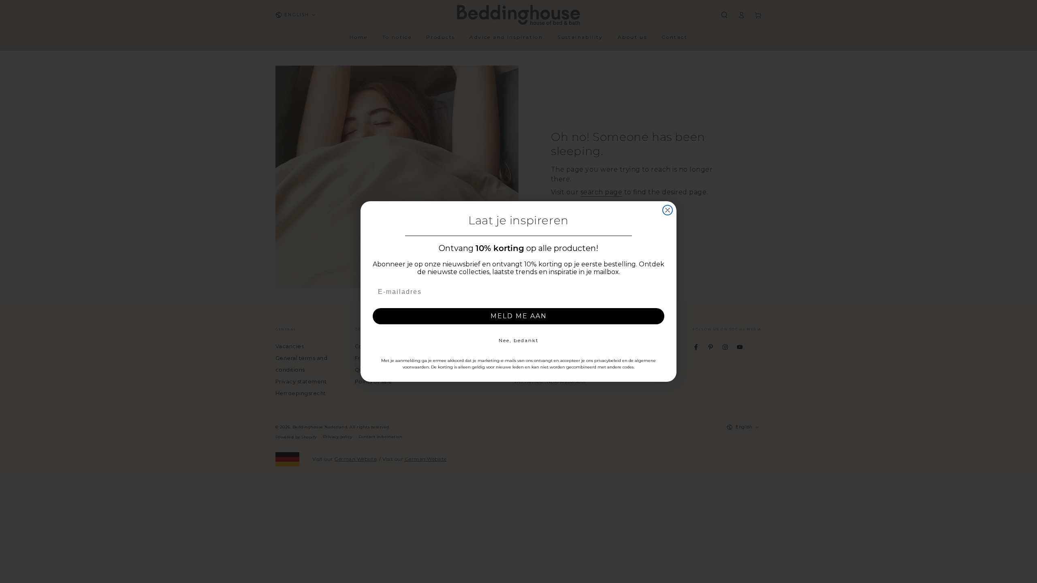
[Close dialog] (667, 210)
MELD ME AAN (519, 316)
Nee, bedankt (519, 340)
